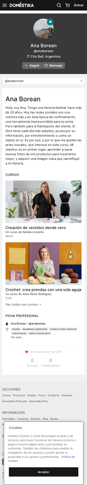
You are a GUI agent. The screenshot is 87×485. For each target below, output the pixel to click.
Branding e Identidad (35, 329)
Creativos (53, 395)
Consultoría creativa (63, 329)
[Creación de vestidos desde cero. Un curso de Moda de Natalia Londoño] (43, 202)
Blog (45, 418)
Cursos (6, 395)
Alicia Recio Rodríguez (37, 294)
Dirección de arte (39, 333)
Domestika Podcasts (14, 401)
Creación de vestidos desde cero (35, 227)
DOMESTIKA (21, 5)
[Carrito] (67, 5)
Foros (42, 395)
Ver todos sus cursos (21, 304)
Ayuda (54, 418)
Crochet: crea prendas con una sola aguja (43, 289)
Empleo (31, 395)
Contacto (22, 418)
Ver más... (17, 337)
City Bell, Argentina (45, 56)
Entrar (79, 5)
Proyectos (19, 395)
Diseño (16, 329)
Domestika (8, 418)
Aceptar (44, 472)
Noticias (35, 418)
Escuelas (67, 395)
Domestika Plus (38, 401)
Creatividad (19, 333)
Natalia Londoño (33, 232)
